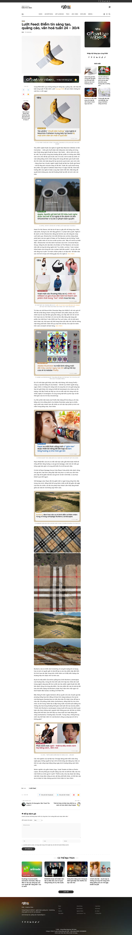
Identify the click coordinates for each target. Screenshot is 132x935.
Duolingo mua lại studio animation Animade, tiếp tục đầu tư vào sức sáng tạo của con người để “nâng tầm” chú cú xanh (31, 882)
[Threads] (109, 1)
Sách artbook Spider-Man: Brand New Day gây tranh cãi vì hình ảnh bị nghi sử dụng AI (26, 115)
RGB (23, 32)
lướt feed (33, 788)
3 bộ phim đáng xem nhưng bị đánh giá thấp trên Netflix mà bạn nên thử (77, 880)
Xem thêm (71, 254)
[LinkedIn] (104, 1)
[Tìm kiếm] (109, 14)
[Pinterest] (101, 1)
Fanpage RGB (59, 89)
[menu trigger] (23, 14)
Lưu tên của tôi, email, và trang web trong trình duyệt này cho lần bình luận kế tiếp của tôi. (46, 845)
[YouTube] (106, 1)
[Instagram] (102, 1)
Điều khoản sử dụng (71, 933)
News (23, 21)
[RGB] (66, 7)
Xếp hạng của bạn (27, 820)
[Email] (28, 94)
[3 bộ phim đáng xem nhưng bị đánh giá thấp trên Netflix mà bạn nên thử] (77, 869)
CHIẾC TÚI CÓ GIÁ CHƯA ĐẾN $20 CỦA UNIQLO (67, 305)
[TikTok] (108, 1)
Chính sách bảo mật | (60, 933)
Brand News (26, 875)
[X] (28, 90)
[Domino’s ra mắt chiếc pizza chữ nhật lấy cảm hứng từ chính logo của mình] (91, 92)
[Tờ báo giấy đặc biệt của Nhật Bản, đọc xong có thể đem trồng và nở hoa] (104, 92)
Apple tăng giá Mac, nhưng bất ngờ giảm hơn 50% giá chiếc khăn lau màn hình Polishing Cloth (90, 80)
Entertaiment (49, 875)
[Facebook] (99, 1)
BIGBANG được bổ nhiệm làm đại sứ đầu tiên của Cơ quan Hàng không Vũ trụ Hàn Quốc (54, 880)
